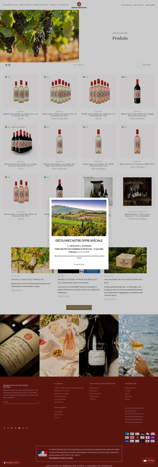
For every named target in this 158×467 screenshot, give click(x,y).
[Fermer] (105, 201)
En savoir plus (79, 264)
